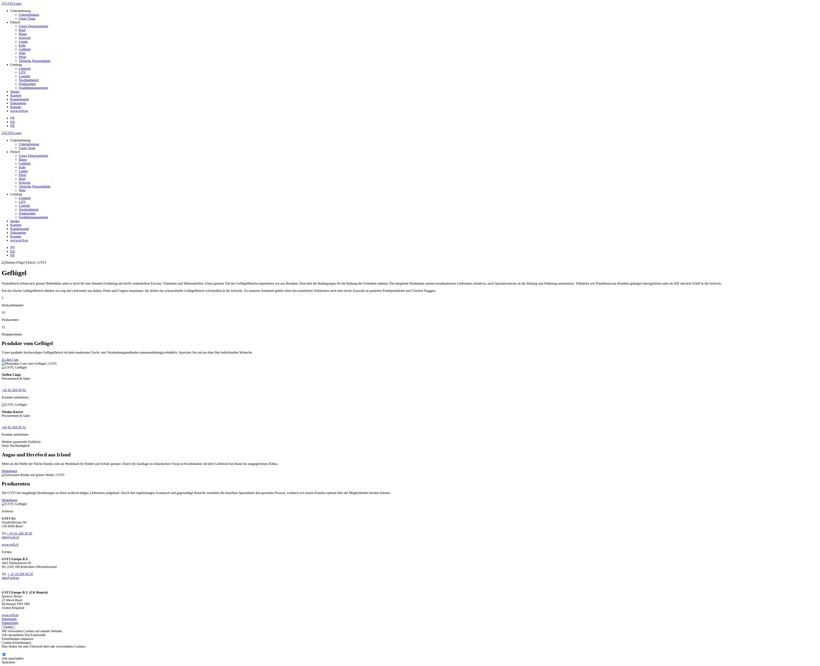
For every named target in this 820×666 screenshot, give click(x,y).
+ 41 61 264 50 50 (19, 533)
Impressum (9, 619)
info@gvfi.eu (10, 578)
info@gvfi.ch (10, 537)
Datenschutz (10, 623)
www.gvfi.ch (10, 544)
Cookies (8, 627)
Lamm (23, 41)
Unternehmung (29, 14)
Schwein (25, 38)
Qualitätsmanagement (33, 88)
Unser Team (27, 18)
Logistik (24, 76)
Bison (23, 34)
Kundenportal (19, 99)
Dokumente (18, 103)
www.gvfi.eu (19, 111)
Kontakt (15, 107)
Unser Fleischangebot (33, 26)
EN (12, 122)
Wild (22, 53)
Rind (22, 30)
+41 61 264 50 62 (14, 390)
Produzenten (27, 84)
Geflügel (25, 49)
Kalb (22, 45)
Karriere (15, 95)
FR (12, 126)
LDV (22, 72)
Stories (14, 91)
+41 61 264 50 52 (14, 427)
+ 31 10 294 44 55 (20, 574)
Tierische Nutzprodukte (34, 61)
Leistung (25, 68)
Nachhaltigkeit (28, 80)
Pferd (22, 57)
